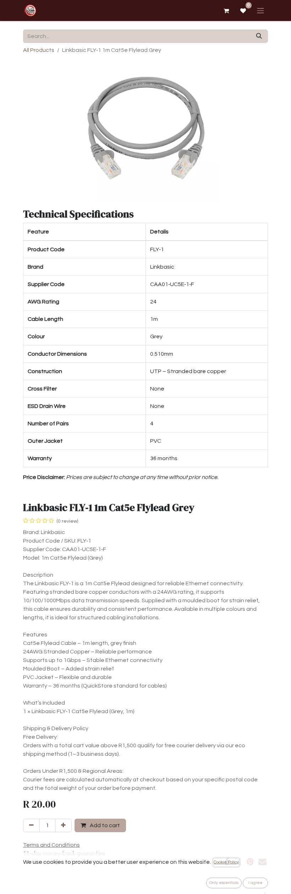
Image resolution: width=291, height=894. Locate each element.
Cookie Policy (226, 862)
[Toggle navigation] (260, 10)
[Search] (259, 36)
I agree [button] (255, 882)
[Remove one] (31, 825)
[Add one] (63, 825)
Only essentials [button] (223, 882)
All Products (38, 50)
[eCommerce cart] (226, 11)
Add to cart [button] (104, 825)
